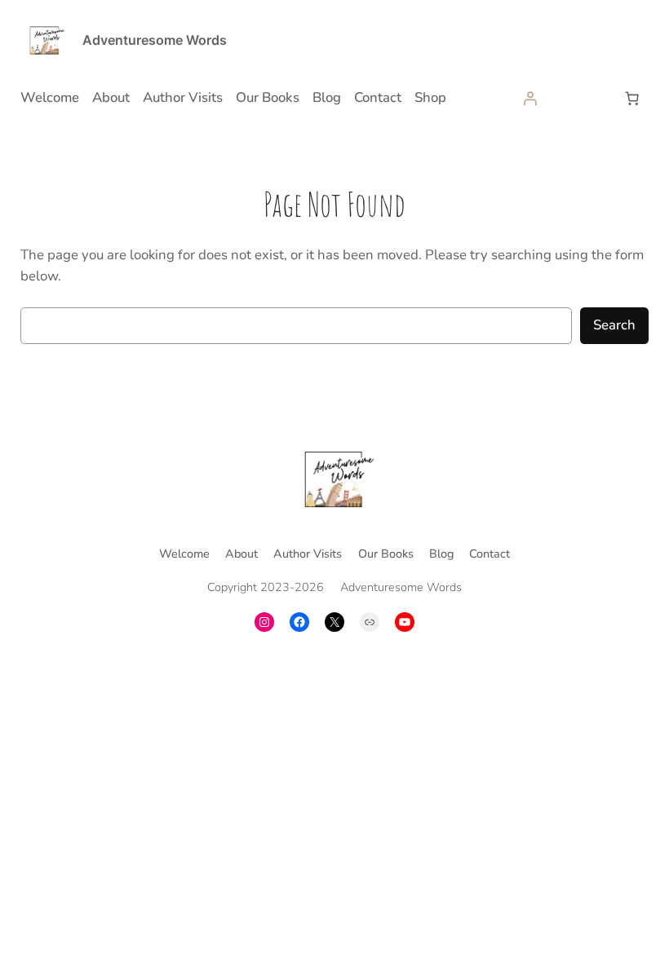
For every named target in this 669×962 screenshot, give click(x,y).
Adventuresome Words (154, 40)
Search (614, 325)
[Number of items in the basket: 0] (631, 98)
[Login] (530, 98)
